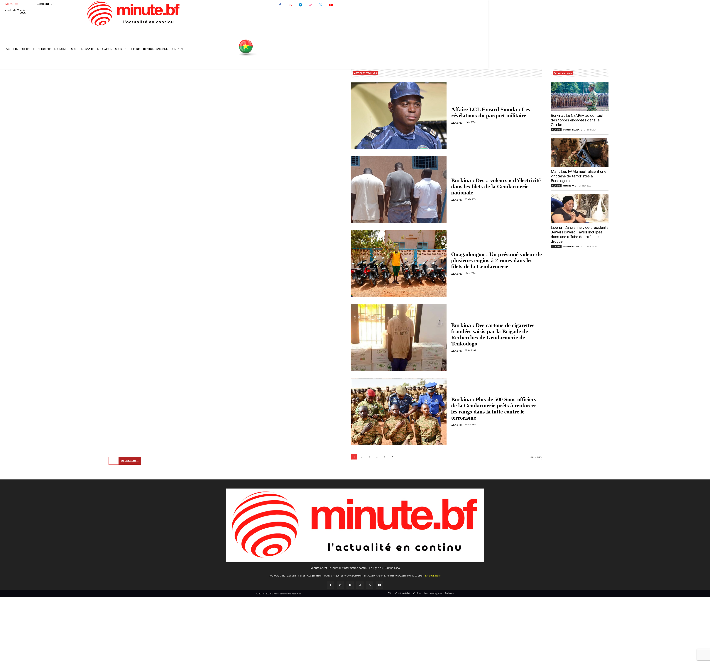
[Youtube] (331, 5)
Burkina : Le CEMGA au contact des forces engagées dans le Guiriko (577, 120)
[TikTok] (310, 5)
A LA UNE (456, 122)
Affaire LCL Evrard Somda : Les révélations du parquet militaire (490, 112)
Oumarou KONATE (572, 129)
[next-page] (392, 456)
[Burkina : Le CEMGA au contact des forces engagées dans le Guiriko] (579, 96)
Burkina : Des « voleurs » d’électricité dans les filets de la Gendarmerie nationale (496, 186)
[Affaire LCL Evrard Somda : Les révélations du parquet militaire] (399, 115)
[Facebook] (280, 5)
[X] (321, 5)
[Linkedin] (290, 5)
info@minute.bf (432, 575)
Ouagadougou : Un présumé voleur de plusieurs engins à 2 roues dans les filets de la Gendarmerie (496, 260)
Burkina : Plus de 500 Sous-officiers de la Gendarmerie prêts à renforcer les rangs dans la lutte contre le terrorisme (493, 408)
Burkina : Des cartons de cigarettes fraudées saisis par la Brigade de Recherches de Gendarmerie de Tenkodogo (492, 334)
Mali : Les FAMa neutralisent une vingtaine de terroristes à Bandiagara (578, 176)
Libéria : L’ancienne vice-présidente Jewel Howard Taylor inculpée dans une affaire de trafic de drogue (579, 234)
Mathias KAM (569, 185)
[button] (46, 4)
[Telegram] (300, 5)
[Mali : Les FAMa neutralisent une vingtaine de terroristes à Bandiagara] (579, 152)
